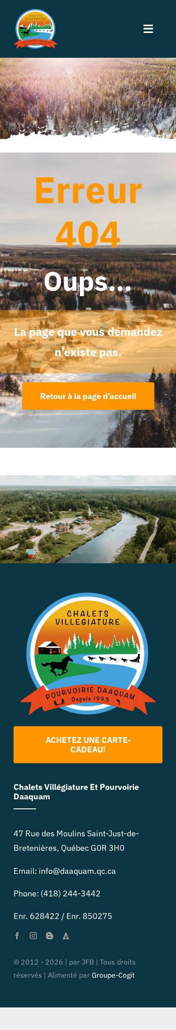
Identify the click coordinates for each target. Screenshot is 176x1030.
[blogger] (49, 935)
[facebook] (17, 935)
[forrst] (65, 935)
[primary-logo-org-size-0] (36, 13)
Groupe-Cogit (113, 974)
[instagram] (33, 935)
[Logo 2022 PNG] (88, 596)
